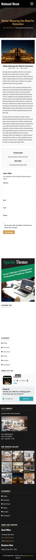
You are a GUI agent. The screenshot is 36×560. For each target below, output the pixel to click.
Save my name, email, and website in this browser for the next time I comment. (18, 226)
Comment (6, 183)
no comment (25, 68)
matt (18, 68)
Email (5, 208)
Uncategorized (6, 365)
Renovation (5, 360)
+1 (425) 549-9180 (8, 538)
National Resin (10, 3)
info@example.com (9, 541)
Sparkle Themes (29, 555)
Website (5, 215)
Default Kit (18, 558)
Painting (5, 356)
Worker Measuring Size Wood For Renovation (18, 66)
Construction (6, 347)
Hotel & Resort (6, 352)
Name (5, 200)
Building (5, 343)
